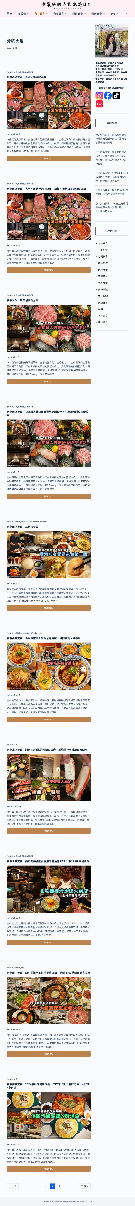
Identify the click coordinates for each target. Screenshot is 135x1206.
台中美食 (39, 13)
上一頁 (13, 1186)
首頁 (9, 13)
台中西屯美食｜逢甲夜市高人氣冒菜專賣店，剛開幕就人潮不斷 (44, 638)
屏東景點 (102, 289)
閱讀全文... (48, 159)
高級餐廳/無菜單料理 (25, 72)
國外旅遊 (77, 13)
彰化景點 (102, 296)
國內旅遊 (96, 13)
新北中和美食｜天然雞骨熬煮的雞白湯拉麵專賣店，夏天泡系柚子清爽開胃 (110, 138)
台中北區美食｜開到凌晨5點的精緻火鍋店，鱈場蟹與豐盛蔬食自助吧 (47, 750)
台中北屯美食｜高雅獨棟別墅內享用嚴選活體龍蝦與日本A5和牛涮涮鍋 (48, 861)
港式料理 (24, 521)
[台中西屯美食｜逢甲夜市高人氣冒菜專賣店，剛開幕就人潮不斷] (49, 666)
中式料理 (17, 521)
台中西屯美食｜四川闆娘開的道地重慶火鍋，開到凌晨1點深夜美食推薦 (48, 973)
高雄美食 (102, 322)
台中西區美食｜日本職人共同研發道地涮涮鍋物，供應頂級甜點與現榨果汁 (47, 413)
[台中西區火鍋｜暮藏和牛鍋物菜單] (49, 105)
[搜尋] (127, 14)
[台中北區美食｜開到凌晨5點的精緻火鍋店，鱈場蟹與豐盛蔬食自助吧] (49, 777)
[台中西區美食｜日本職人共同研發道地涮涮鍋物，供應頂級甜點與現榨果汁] (49, 443)
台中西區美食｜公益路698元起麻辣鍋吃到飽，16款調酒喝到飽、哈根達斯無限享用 (111, 176)
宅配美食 (102, 282)
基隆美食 (102, 276)
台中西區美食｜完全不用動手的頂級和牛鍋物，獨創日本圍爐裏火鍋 (46, 189)
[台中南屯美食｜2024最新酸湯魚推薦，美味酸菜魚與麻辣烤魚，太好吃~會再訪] (49, 1115)
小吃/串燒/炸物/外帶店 (29, 633)
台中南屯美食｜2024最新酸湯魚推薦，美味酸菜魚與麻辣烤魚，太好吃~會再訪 (48, 1085)
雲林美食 (102, 315)
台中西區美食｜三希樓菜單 (22, 527)
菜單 (99, 309)
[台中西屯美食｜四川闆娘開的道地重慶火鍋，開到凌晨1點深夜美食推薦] (49, 1000)
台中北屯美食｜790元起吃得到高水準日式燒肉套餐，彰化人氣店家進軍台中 (111, 207)
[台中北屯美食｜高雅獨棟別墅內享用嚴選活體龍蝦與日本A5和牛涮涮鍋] (49, 889)
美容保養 (102, 302)
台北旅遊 (102, 250)
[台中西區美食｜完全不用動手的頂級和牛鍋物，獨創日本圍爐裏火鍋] (49, 216)
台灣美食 (58, 13)
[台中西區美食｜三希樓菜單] (49, 554)
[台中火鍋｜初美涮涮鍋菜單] (49, 328)
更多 (113, 13)
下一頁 (83, 1186)
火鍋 (15, 72)
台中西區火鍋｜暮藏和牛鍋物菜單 (26, 77)
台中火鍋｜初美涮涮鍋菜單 (22, 300)
